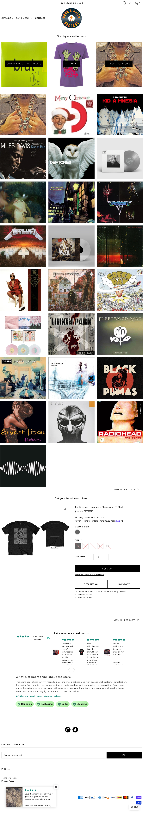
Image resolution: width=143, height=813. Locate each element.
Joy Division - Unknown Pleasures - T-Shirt (99, 507)
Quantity (80, 556)
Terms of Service (9, 778)
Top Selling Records (119, 63)
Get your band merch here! (72, 498)
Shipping (79, 517)
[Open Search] (124, 3)
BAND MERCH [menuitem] (23, 18)
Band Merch (71, 63)
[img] (23, 636)
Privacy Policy (7, 781)
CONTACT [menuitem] (40, 18)
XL (100, 546)
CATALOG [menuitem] (6, 18)
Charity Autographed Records (24, 63)
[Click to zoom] (65, 509)
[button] (69, 670)
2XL (108, 546)
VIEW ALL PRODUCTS (124, 489)
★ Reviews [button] (140, 409)
